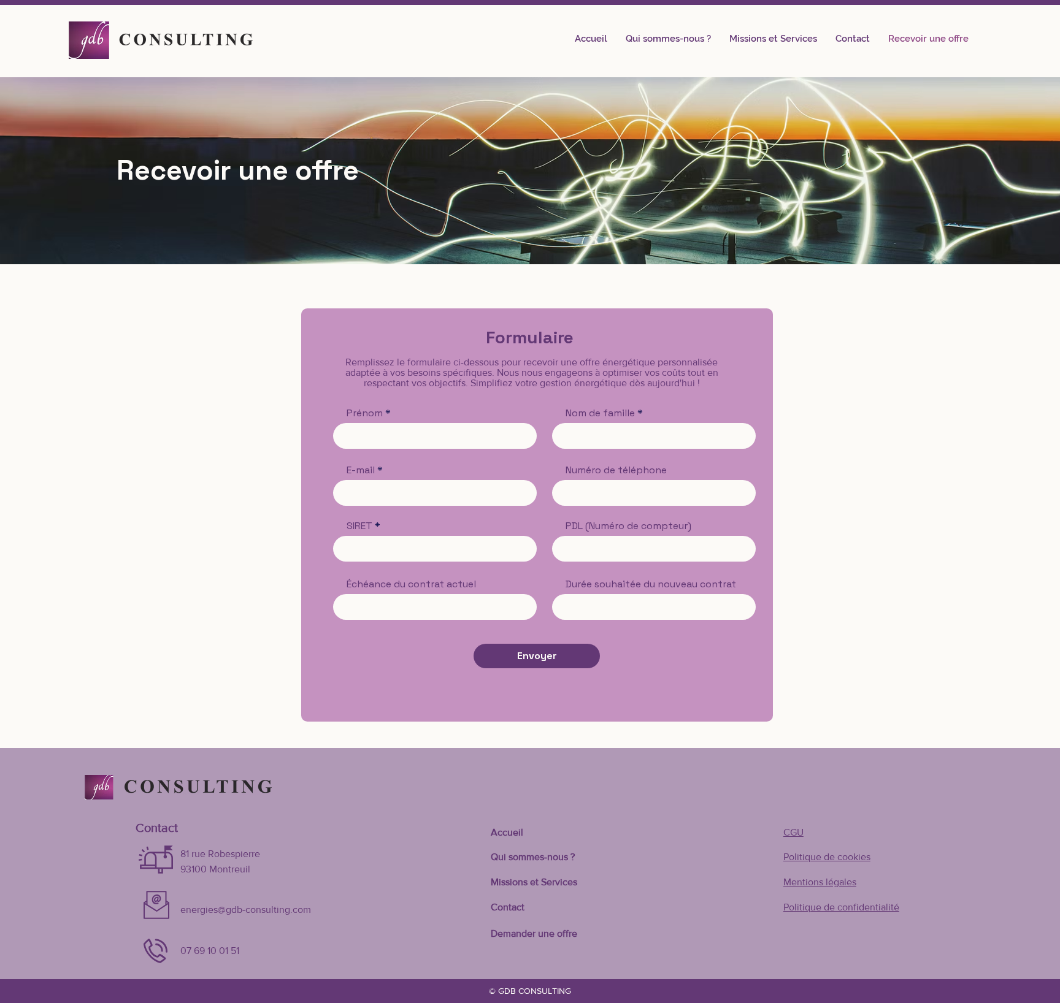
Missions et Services (534, 882)
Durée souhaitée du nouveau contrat (651, 584)
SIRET (359, 526)
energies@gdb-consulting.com (245, 909)
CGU (793, 832)
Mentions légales (819, 882)
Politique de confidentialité (841, 907)
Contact (507, 907)
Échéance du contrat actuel (411, 584)
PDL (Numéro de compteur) (628, 526)
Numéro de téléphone (616, 470)
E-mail (361, 470)
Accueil (507, 832)
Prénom (365, 413)
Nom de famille (600, 413)
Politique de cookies (826, 857)
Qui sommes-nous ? (533, 857)
